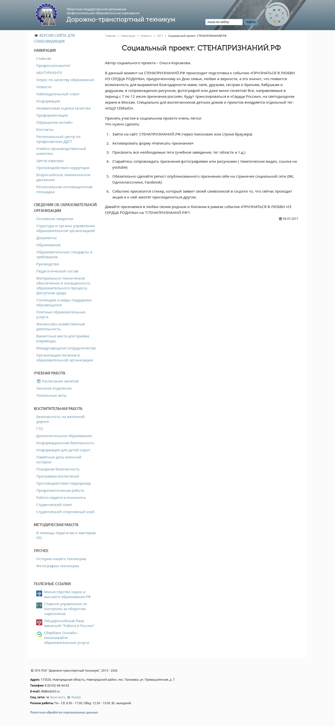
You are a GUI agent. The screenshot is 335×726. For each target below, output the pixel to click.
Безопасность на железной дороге (60, 419)
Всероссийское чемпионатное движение (63, 177)
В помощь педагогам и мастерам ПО (66, 535)
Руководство (47, 263)
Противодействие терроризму (63, 483)
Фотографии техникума (57, 565)
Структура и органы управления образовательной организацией (65, 228)
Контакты (44, 129)
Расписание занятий (60, 381)
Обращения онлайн (54, 122)
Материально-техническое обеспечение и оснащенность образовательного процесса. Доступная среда (63, 285)
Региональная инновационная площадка (64, 189)
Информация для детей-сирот (63, 449)
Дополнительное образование (64, 435)
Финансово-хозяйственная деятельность (60, 326)
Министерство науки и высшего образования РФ (67, 594)
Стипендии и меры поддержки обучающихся (64, 302)
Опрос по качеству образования (65, 79)
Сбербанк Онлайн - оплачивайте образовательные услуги (66, 637)
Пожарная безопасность (58, 469)
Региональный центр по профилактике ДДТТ (58, 139)
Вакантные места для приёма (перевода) (62, 338)
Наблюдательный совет (57, 93)
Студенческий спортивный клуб (65, 511)
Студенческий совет (54, 504)
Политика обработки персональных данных (64, 712)
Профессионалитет (53, 65)
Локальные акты (51, 395)
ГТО (39, 428)
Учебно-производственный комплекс (61, 151)
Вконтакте (57, 697)
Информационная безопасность (65, 442)
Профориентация (52, 115)
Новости (44, 86)
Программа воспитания (57, 476)
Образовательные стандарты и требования (64, 254)
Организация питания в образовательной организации (64, 357)
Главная (43, 58)
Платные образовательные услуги (60, 314)
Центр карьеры (50, 160)
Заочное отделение (54, 388)
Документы (46, 237)
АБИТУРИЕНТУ (49, 72)
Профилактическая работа (60, 490)
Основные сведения (54, 218)
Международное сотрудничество (66, 347)
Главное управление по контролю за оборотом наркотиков (65, 608)
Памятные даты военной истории (58, 459)
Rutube (76, 697)
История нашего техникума (61, 558)
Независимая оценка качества (63, 108)
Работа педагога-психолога (60, 497)
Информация (48, 100)
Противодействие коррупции (63, 167)
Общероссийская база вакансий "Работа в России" (69, 623)
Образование (48, 244)
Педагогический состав (57, 271)
